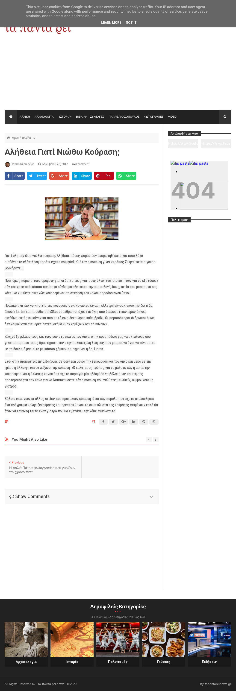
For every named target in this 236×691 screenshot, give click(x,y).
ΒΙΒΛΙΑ (81, 116)
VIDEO (172, 116)
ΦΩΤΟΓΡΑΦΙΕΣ (153, 116)
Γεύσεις (163, 662)
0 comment (82, 164)
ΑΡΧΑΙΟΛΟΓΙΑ (44, 116)
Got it (131, 22)
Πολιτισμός (118, 662)
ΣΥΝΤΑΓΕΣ (97, 116)
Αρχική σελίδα (22, 138)
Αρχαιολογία (26, 662)
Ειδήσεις (209, 662)
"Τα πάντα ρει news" (51, 684)
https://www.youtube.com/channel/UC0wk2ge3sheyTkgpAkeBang (183, 145)
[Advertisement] (118, 75)
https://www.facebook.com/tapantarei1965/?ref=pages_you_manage (215, 145)
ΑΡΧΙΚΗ (25, 116)
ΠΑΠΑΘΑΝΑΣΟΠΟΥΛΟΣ (124, 116)
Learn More (111, 22)
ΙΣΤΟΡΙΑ (64, 116)
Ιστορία (72, 662)
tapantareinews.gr (218, 684)
